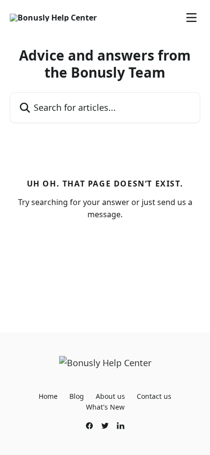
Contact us (154, 396)
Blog (76, 396)
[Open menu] (191, 17)
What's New (105, 407)
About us (110, 396)
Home (48, 396)
